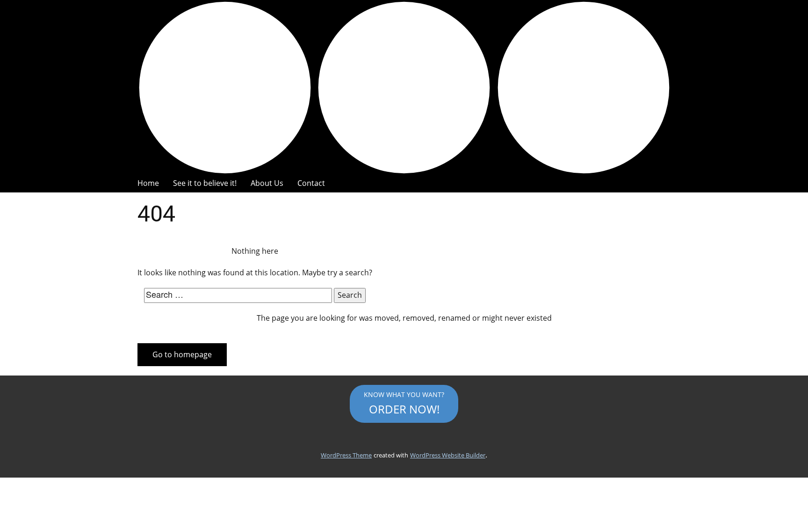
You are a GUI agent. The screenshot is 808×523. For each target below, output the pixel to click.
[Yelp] (583, 87)
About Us (267, 183)
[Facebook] (224, 87)
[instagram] (404, 87)
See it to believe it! (205, 183)
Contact (311, 183)
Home (148, 183)
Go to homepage (182, 354)
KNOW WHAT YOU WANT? (404, 403)
